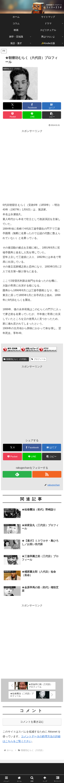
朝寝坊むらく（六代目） (17, 359)
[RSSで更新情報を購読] (46, 474)
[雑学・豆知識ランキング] (12, 349)
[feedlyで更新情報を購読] (17, 474)
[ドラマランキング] (48, 349)
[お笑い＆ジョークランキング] (30, 349)
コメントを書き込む (32, 721)
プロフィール (40, 359)
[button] (51, 115)
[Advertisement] (32, 166)
